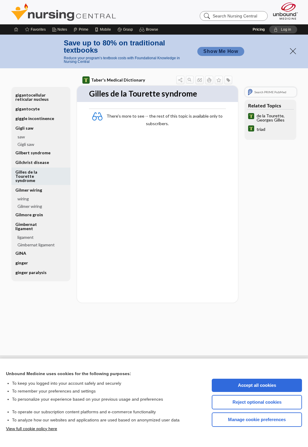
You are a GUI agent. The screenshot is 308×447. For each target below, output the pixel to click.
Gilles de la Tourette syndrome (26, 176)
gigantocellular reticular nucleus (32, 97)
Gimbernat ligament (36, 244)
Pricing (259, 29)
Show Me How (220, 51)
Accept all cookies (257, 385)
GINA (20, 253)
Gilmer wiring (29, 206)
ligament (25, 237)
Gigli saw (25, 144)
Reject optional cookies (257, 402)
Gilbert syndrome (33, 152)
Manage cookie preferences (257, 419)
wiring (23, 198)
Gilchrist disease (32, 162)
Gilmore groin (29, 214)
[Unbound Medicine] (285, 11)
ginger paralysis (31, 272)
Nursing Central (86, 12)
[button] (149, 29)
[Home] (16, 29)
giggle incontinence (34, 118)
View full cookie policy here (31, 428)
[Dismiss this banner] (293, 51)
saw (21, 136)
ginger (21, 262)
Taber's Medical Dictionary (118, 79)
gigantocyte (27, 108)
